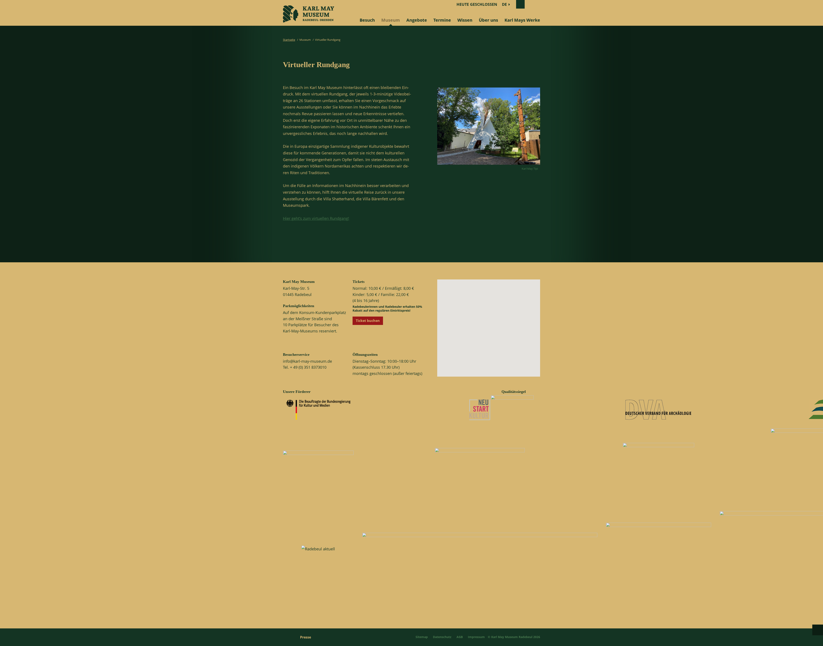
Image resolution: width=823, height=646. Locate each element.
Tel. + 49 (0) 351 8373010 (304, 367)
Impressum (476, 637)
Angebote (416, 20)
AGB (460, 637)
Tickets (359, 281)
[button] (492, 332)
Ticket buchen (368, 320)
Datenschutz (442, 637)
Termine (442, 20)
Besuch (367, 20)
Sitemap (422, 637)
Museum (390, 20)
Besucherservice (296, 354)
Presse (305, 637)
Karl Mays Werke (522, 20)
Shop (532, 4)
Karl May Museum (299, 281)
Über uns (488, 20)
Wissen (464, 20)
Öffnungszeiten (365, 354)
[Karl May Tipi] (488, 165)
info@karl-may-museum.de (307, 361)
